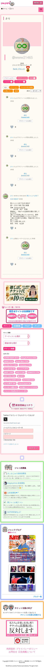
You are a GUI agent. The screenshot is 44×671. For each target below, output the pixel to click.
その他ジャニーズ (28, 387)
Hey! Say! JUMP (12, 380)
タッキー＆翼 (10, 387)
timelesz (25, 365)
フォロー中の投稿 (27, 87)
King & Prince (28, 358)
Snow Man (22, 361)
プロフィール (22, 78)
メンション (14, 87)
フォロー (8, 82)
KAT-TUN (9, 376)
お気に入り (8, 91)
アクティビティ (9, 78)
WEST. (8, 372)
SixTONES (28, 380)
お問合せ (13, 651)
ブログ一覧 (37, 596)
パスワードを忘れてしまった (11, 444)
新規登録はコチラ (24, 405)
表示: (28, 91)
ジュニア (23, 369)
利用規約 (11, 648)
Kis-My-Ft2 (10, 365)
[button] (38, 3)
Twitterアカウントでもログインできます (19, 415)
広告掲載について (26, 651)
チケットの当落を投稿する (30, 615)
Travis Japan (24, 383)
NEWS (8, 361)
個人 (5, 87)
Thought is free (33, 666)
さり (11, 98)
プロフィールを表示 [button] (25, 121)
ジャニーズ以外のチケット (15, 391)
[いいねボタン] (11, 127)
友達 (32, 78)
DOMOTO (33, 372)
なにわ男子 (10, 383)
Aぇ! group (9, 369)
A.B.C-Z (20, 372)
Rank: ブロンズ (19, 69)
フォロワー (19, 82)
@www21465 (25, 117)
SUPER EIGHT (11, 358)
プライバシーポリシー (26, 648)
